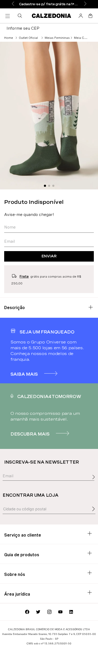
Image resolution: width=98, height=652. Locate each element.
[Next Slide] (85, 4)
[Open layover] (94, 482)
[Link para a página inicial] (8, 37)
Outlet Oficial (28, 38)
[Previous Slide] (13, 4)
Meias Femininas (57, 38)
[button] (21, 16)
